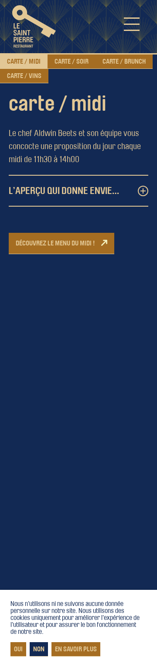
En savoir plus (76, 649)
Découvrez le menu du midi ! (55, 243)
